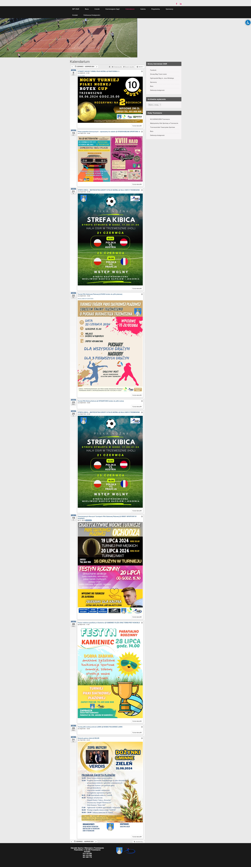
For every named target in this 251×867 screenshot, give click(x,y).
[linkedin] (180, 4)
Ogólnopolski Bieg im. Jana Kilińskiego (162, 78)
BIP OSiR (75, 9)
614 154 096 (87, 853)
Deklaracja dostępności (92, 15)
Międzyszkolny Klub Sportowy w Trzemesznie (164, 123)
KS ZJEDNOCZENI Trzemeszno (160, 119)
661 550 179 (87, 857)
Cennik (97, 9)
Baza (87, 9)
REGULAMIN (81, 76)
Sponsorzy (169, 9)
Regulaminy (155, 9)
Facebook (153, 70)
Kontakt (75, 15)
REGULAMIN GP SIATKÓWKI (85, 298)
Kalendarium (130, 9)
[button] (138, 841)
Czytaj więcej (136, 126)
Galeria (143, 9)
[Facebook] (176, 4)
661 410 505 (87, 855)
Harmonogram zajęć (112, 9)
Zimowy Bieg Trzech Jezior (158, 74)
